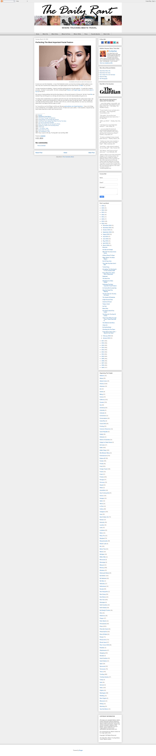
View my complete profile (106, 63)
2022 (102, 214)
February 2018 (107, 335)
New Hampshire (104, 591)
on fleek (81, 85)
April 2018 (105, 243)
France (101, 471)
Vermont (102, 685)
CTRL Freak (41, 127)
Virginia (102, 690)
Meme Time (103, 549)
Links (101, 527)
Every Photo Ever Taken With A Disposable (109, 273)
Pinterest (69, 90)
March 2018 (106, 245)
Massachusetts (103, 541)
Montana (102, 570)
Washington (103, 693)
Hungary (102, 498)
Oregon (102, 618)
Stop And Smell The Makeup (108, 290)
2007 (102, 363)
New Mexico (103, 597)
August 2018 (106, 234)
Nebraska (102, 583)
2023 (102, 212)
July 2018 (105, 236)
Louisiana (102, 530)
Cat (100, 405)
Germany (102, 482)
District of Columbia (105, 439)
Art (100, 389)
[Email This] (36, 138)
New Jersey (103, 594)
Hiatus (101, 487)
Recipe (101, 637)
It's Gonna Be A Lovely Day (109, 288)
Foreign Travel (103, 469)
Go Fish (105, 306)
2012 (102, 352)
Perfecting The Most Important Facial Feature (110, 285)
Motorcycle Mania (104, 573)
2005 (102, 367)
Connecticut (103, 415)
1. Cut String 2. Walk (43, 128)
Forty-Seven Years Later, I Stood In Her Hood (109, 332)
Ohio (101, 613)
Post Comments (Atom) (68, 156)
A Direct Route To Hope (109, 255)
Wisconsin (102, 701)
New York (102, 599)
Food (101, 466)
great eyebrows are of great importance (73, 106)
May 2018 (105, 241)
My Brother (102, 575)
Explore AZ (102, 458)
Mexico (101, 551)
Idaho (101, 501)
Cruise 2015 (103, 423)
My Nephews (103, 578)
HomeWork (102, 490)
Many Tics (102, 535)
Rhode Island (103, 642)
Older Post (91, 152)
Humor (101, 495)
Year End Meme (104, 709)
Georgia (102, 479)
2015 (102, 345)
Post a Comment (42, 145)
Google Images (77, 90)
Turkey (101, 679)
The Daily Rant (113, 51)
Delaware (102, 437)
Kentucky (102, 522)
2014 (102, 347)
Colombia (102, 410)
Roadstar (102, 647)
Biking (101, 394)
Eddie (101, 447)
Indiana (102, 509)
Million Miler (103, 557)
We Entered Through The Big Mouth (46, 118)
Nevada (102, 589)
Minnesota (102, 559)
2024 (102, 210)
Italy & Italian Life (104, 517)
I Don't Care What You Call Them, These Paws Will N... (109, 319)
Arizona (102, 383)
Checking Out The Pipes (109, 329)
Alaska (101, 378)
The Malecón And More (109, 322)
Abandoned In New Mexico (44, 116)
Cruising (102, 426)
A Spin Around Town (108, 299)
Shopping (102, 653)
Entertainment (103, 455)
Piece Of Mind (103, 634)
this (91, 94)
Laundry (102, 525)
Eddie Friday (103, 450)
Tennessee (102, 669)
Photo (101, 626)
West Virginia (103, 698)
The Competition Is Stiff (44, 131)
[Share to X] (39, 138)
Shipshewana (103, 650)
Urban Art (105, 325)
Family (101, 461)
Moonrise (105, 247)
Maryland (102, 538)
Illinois (101, 503)
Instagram (102, 511)
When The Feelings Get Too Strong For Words (49, 124)
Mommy (102, 567)
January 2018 (106, 338)
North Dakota (103, 607)
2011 (102, 354)
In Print (101, 506)
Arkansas (102, 386)
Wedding (102, 695)
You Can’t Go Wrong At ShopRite (46, 122)
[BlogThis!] (38, 138)
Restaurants (103, 639)
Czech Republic (104, 431)
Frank (101, 474)
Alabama (102, 375)
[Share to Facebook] (41, 138)
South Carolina (103, 658)
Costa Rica (102, 421)
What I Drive (55, 34)
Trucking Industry (104, 677)
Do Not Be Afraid (107, 327)
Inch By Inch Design (108, 249)
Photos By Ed (103, 631)
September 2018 (107, 232)
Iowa (101, 514)
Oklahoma (102, 615)
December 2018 (107, 225)
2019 (102, 221)
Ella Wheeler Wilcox (105, 453)
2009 (102, 358)
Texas (101, 671)
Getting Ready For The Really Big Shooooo (48, 119)
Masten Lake (103, 543)
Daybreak (105, 276)
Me (100, 546)
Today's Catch (106, 304)
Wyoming (102, 706)
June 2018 (106, 238)
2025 (102, 208)
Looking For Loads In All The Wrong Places (48, 125)
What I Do (45, 34)
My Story (102, 581)
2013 (102, 349)
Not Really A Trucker (105, 610)
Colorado (102, 413)
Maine (101, 533)
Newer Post (39, 152)
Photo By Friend (104, 629)
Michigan (102, 554)
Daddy (101, 434)
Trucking (102, 674)
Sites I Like (107, 34)
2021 (102, 216)
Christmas (102, 407)
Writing (101, 703)
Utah (101, 682)
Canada (102, 402)
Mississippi (102, 562)
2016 (102, 343)
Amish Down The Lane (43, 130)
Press (86, 34)
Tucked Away (106, 267)
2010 (102, 356)
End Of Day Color (107, 261)
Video (101, 687)
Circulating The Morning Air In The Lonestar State (110, 270)
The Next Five (106, 278)
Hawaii (101, 485)
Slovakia (102, 655)
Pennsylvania (103, 623)
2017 (102, 340)
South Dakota (103, 661)
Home (37, 34)
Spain (101, 663)
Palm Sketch (103, 621)
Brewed (40, 115)
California (102, 399)
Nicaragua (102, 602)
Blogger (81, 750)
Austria (101, 391)
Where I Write (77, 34)
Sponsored (102, 666)
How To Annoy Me (104, 493)
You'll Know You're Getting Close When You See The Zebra (52, 121)
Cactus (101, 397)
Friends (102, 477)
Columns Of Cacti (107, 301)
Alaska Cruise (103, 381)
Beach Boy (105, 308)
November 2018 (107, 227)
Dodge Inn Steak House (106, 442)
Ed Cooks (102, 445)
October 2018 (106, 229)
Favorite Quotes (95, 34)
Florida (101, 463)
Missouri (102, 565)
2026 (102, 205)
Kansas (102, 519)
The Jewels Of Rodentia (109, 297)
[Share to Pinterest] (42, 138)
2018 (102, 223)
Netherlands (103, 586)
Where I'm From (66, 34)
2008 (102, 360)
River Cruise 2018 (104, 645)
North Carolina (103, 605)
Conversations (103, 418)
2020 (102, 219)
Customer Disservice (105, 429)
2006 (102, 365)
